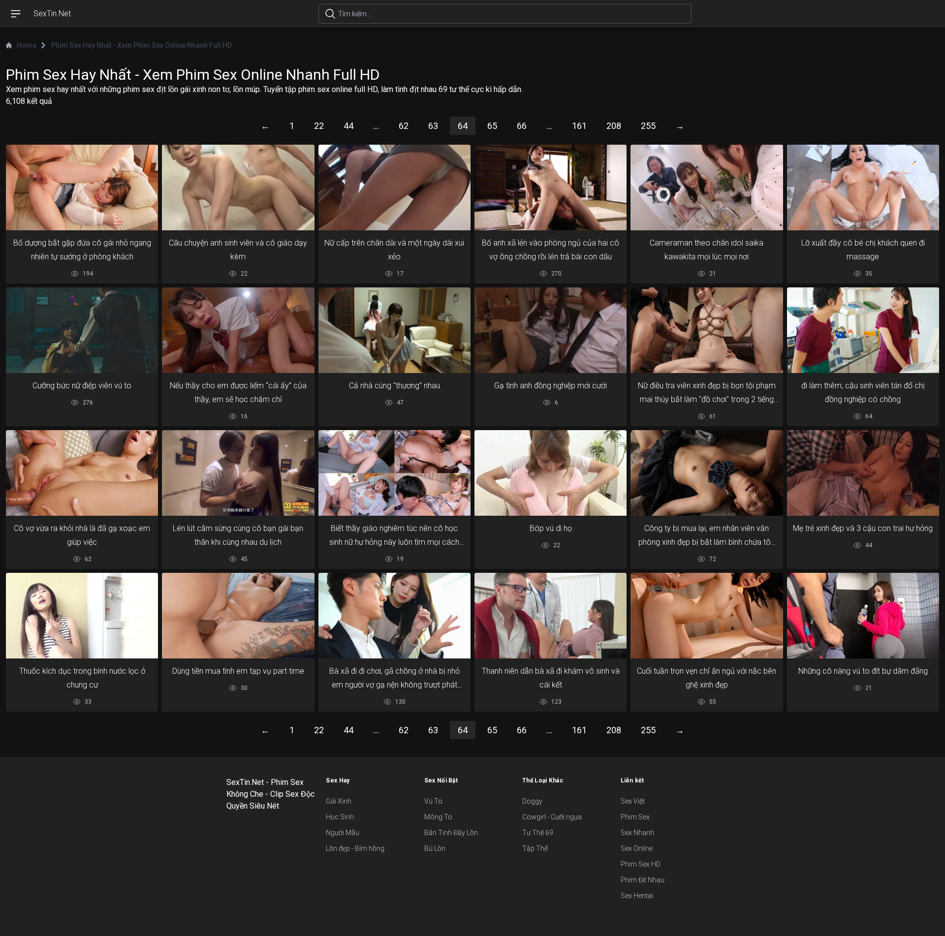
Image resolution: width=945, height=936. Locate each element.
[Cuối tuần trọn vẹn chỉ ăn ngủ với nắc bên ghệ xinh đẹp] (706, 616)
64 (463, 126)
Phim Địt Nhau (642, 880)
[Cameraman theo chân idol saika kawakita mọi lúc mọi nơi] (706, 187)
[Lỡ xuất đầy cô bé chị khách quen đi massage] (863, 187)
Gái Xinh (338, 801)
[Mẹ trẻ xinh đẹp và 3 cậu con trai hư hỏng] (863, 473)
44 (348, 126)
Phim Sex (635, 817)
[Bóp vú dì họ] (550, 473)
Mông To (438, 817)
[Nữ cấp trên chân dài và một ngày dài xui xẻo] (394, 187)
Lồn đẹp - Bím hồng (355, 848)
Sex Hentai (637, 896)
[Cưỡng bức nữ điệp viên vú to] (82, 330)
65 (492, 126)
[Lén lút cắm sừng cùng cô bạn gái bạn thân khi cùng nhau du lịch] (238, 473)
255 (648, 126)
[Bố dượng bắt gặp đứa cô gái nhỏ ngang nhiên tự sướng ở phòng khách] (82, 187)
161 (579, 126)
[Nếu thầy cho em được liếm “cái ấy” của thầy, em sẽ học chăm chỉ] (238, 330)
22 (319, 126)
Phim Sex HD (641, 864)
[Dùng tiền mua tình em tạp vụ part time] (238, 616)
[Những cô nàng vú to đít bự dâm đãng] (863, 616)
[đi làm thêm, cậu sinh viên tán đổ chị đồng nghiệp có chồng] (863, 330)
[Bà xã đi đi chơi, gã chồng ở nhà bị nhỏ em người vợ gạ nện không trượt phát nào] (394, 615)
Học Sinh (340, 817)
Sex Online (637, 848)
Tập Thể (535, 848)
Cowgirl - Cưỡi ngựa (552, 817)
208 (613, 126)
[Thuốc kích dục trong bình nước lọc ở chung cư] (82, 615)
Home (26, 45)
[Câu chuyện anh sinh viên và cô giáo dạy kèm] (238, 187)
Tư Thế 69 (537, 833)
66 (522, 126)
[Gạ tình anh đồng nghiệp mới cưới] (550, 330)
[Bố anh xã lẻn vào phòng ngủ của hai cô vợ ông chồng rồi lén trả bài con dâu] (550, 187)
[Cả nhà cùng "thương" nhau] (394, 330)
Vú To (433, 801)
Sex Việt (633, 801)
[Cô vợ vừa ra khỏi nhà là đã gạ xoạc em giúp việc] (82, 473)
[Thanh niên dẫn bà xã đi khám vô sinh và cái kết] (550, 616)
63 (433, 126)
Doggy (532, 801)
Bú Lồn (434, 848)
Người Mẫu (342, 833)
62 (404, 126)
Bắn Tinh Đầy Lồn (451, 833)
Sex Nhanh (637, 833)
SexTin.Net (52, 13)
